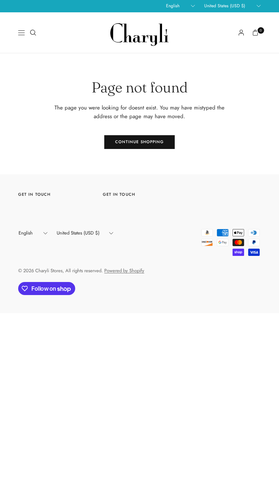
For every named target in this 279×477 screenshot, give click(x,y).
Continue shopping (139, 142)
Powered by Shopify (124, 270)
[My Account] (241, 32)
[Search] (33, 32)
